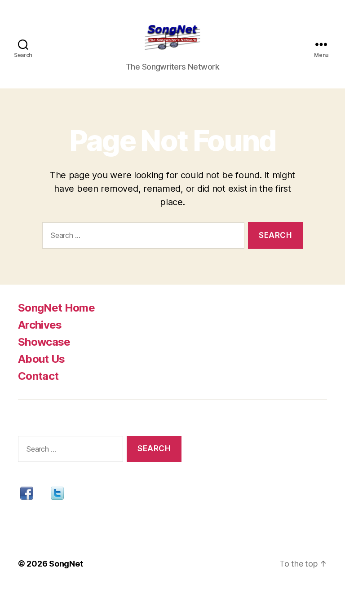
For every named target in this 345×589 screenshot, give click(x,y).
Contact (38, 375)
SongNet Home (56, 307)
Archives (40, 324)
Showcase (44, 341)
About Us (41, 358)
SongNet (66, 563)
